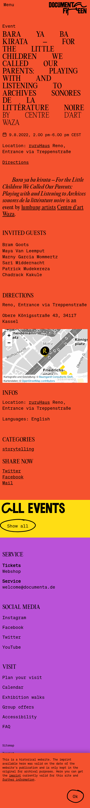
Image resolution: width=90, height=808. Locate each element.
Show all (17, 525)
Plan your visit (22, 677)
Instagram (14, 617)
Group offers (18, 707)
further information (18, 779)
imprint (15, 775)
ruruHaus (39, 145)
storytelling (18, 448)
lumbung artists (38, 208)
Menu (9, 4)
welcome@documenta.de (28, 587)
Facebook (13, 476)
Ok (75, 796)
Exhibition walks (23, 697)
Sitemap (8, 745)
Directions (15, 162)
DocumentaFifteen (67, 8)
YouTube (11, 647)
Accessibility (19, 716)
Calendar (13, 687)
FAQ (6, 726)
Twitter (11, 470)
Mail (7, 482)
